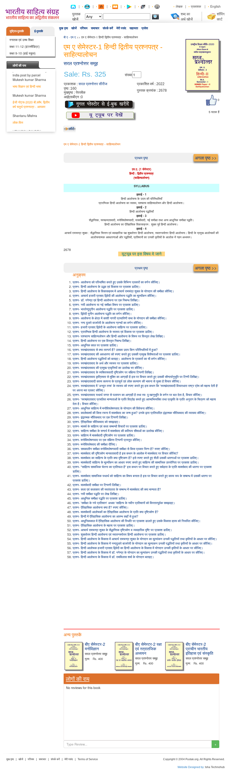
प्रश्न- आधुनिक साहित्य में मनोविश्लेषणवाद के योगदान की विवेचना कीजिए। (114, 408)
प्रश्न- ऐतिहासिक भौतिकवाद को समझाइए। (96, 421)
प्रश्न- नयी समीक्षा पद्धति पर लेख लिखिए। (96, 493)
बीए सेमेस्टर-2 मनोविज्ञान (95, 646)
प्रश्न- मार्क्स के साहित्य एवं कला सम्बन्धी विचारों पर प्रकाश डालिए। (110, 426)
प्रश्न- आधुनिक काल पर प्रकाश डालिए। (95, 345)
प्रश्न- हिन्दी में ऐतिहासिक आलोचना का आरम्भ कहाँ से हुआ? (105, 516)
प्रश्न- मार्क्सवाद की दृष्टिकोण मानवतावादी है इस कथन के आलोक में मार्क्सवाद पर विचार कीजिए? (125, 453)
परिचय (84, 28)
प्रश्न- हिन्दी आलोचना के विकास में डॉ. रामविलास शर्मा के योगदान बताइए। (113, 557)
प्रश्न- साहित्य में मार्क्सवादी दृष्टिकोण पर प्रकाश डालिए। (104, 435)
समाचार (95, 28)
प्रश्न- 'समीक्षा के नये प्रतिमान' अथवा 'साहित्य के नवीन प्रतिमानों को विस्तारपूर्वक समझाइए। (124, 502)
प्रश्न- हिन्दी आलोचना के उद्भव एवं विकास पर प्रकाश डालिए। (107, 286)
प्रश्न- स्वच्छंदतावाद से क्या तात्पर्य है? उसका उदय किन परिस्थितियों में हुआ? (115, 349)
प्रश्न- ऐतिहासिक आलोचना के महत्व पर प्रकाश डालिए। (104, 525)
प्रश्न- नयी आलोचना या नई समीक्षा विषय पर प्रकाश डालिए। (106, 304)
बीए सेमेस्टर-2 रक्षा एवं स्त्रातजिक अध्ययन (148, 648)
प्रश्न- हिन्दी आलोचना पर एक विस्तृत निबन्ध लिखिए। (102, 340)
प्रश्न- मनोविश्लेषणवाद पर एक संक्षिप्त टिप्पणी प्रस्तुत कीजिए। (107, 439)
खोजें (74, 28)
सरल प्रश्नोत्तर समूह (81, 63)
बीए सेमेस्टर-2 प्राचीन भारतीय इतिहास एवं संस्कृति (199, 648)
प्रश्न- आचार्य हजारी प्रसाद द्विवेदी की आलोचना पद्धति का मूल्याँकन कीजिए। (115, 295)
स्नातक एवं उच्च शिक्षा (21, 39)
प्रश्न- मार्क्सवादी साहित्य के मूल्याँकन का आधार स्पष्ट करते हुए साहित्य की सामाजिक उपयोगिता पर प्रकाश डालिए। (136, 462)
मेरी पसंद (121, 28)
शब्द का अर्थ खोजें (187, 16)
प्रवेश (144, 28)
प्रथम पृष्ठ (141, 157)
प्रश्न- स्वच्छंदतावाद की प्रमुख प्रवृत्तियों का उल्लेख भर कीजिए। (108, 367)
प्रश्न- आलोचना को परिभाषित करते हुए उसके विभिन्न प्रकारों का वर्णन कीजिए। (116, 282)
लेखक (179, 6)
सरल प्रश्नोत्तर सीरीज (93, 84)
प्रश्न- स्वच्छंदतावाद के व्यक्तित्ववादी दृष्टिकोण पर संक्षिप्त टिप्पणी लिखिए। (113, 372)
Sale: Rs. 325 (85, 74)
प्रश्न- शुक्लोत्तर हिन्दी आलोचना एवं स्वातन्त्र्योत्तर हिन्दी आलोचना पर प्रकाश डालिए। (119, 534)
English (215, 6)
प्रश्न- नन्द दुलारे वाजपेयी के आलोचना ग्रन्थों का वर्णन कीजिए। (108, 322)
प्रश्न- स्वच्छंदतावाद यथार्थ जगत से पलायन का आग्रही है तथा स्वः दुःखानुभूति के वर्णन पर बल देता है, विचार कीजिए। (137, 394)
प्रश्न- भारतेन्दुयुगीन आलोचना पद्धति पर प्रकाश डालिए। (104, 309)
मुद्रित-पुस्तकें (17, 31)
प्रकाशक (196, 6)
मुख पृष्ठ (63, 28)
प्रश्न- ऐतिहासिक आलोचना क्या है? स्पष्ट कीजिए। (101, 507)
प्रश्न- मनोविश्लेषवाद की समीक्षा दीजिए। (95, 444)
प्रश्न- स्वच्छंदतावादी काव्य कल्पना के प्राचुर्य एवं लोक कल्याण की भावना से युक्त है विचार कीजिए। (127, 381)
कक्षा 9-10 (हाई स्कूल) (22, 53)
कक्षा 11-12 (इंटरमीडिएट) (24, 46)
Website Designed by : (191, 767)
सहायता (133, 28)
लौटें (71, 128)
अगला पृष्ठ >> (206, 158)
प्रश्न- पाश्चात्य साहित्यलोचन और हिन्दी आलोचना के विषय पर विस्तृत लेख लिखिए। (119, 336)
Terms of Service (88, 759)
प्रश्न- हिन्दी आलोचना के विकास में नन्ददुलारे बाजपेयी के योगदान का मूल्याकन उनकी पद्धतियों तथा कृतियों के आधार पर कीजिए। (143, 543)
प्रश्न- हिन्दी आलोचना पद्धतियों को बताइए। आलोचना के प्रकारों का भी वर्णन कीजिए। (120, 358)
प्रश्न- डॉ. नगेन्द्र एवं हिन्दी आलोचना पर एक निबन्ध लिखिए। (106, 300)
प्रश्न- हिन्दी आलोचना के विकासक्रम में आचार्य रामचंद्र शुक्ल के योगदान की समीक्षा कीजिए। (123, 291)
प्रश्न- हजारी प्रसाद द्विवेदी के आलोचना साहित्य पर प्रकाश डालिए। (110, 327)
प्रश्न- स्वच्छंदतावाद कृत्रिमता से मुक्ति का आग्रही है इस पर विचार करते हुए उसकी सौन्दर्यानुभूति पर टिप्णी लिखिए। (136, 376)
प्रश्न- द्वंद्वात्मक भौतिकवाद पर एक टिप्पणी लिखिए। (100, 417)
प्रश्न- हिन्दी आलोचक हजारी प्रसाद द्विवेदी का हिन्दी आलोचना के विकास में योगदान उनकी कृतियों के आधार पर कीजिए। (138, 548)
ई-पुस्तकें (38, 31)
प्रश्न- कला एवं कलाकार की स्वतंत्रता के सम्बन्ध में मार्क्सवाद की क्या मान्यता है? (117, 489)
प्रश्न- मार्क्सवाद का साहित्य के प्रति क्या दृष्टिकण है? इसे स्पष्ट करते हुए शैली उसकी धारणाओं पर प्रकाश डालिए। (136, 457)
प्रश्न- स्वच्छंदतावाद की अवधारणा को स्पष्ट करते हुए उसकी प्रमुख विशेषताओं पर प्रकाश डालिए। (126, 354)
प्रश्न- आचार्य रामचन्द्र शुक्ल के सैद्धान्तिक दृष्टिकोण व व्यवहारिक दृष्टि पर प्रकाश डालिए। (122, 529)
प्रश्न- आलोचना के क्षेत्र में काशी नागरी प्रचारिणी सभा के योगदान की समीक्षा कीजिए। (120, 318)
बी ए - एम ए (70, 37)
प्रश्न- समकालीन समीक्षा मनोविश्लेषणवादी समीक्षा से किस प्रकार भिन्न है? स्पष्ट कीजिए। (121, 448)
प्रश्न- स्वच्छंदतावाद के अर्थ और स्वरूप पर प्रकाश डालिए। (106, 363)
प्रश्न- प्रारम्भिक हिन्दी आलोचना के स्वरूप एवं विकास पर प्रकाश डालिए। (113, 331)
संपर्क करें (108, 28)
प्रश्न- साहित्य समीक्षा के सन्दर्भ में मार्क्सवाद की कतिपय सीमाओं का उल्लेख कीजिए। (118, 430)
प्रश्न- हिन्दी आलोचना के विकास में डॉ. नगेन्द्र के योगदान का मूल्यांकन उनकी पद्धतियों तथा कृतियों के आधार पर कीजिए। (139, 552)
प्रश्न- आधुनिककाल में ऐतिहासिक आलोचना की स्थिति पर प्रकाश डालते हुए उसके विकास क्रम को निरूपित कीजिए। (137, 520)
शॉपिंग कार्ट (220, 16)
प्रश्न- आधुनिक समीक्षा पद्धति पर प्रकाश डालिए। (100, 498)
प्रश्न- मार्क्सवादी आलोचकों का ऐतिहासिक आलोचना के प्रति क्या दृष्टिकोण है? (115, 511)
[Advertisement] (141, 592)
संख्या (128, 74)
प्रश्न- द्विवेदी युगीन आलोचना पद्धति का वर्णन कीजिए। (102, 313)
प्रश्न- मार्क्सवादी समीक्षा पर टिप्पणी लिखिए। (97, 484)
